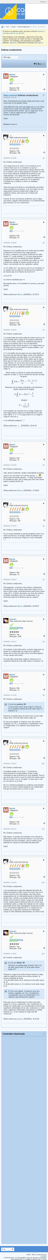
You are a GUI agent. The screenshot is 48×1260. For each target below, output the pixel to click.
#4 (44, 330)
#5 (44, 465)
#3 (44, 243)
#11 (43, 829)
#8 (44, 642)
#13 (43, 954)
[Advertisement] (24, 1140)
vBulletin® (44, 1256)
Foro (7, 27)
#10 (43, 764)
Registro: (12, 88)
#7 (44, 580)
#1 (44, 95)
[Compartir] (44, 89)
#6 (44, 526)
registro (40, 43)
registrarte (13, 43)
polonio (20, 1019)
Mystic (19, 294)
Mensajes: (13, 90)
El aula (13, 27)
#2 (44, 158)
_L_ (18, 426)
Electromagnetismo (24, 27)
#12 (43, 883)
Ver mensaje (25, 704)
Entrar (42, 2)
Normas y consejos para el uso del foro (24, 32)
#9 (44, 695)
